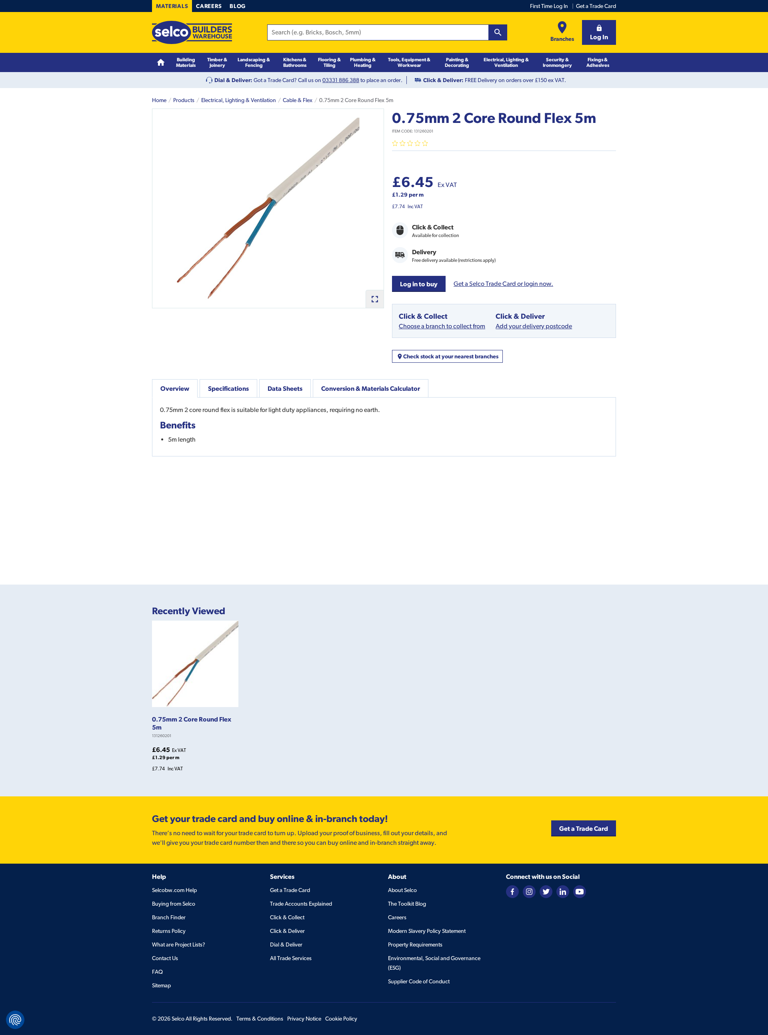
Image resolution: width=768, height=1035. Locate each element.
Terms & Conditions (259, 1018)
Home (159, 100)
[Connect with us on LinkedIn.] (562, 891)
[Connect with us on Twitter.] (546, 891)
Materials (172, 6)
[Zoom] (375, 299)
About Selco (402, 890)
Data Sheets (285, 388)
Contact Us (165, 958)
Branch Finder (169, 917)
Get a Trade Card (596, 6)
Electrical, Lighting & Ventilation (238, 100)
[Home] (161, 62)
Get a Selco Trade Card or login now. (503, 283)
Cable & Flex (297, 100)
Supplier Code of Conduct (419, 981)
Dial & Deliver (286, 944)
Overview (174, 388)
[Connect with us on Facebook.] (512, 891)
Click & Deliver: (443, 80)
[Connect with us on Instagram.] (529, 891)
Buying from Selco (173, 903)
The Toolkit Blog (407, 903)
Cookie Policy (341, 1018)
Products (183, 100)
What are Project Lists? (178, 944)
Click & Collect (287, 917)
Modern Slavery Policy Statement (427, 931)
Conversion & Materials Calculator (370, 388)
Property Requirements (415, 944)
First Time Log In (549, 6)
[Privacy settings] (15, 1020)
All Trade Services (291, 958)
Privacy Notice (304, 1018)
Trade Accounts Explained (301, 903)
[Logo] (192, 32)
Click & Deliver (287, 931)
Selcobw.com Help (174, 890)
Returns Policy (169, 931)
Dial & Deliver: (233, 80)
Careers (209, 6)
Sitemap (161, 985)
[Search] (498, 32)
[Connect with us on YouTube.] (579, 891)
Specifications (228, 388)
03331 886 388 (340, 80)
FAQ (157, 972)
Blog (238, 6)
